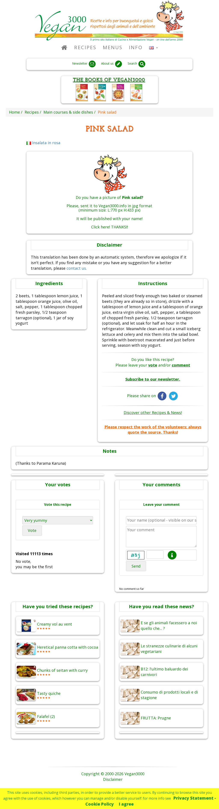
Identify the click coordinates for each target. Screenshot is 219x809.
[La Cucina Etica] (81, 92)
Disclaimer (113, 779)
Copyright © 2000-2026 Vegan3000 (112, 773)
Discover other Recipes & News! (153, 412)
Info (136, 47)
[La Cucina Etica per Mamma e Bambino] (136, 92)
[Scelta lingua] (153, 47)
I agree (126, 804)
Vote (32, 530)
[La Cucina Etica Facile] (99, 92)
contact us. (77, 268)
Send (136, 566)
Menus (113, 47)
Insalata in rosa (45, 142)
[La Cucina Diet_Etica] (118, 92)
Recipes (85, 47)
